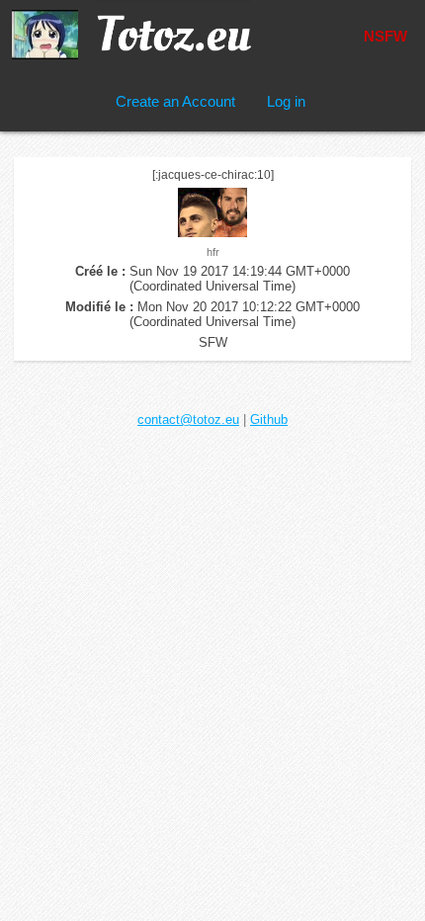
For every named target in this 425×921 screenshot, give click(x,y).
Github (269, 419)
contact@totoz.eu (188, 419)
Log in (286, 101)
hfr (213, 252)
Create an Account (175, 101)
